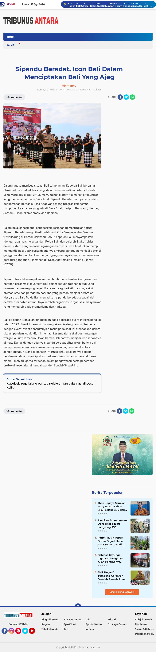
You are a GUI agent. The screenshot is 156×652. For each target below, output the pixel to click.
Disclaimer (141, 624)
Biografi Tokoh (49, 619)
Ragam (45, 624)
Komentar (16, 411)
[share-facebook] (120, 97)
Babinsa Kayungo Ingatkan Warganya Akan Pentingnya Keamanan (110, 558)
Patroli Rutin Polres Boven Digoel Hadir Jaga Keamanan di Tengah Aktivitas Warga (110, 541)
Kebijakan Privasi (145, 619)
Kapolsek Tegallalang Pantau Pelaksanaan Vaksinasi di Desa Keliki (50, 385)
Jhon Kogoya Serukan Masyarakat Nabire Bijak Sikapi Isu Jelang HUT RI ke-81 (112, 506)
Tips (66, 629)
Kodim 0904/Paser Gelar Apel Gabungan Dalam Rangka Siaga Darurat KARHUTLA (110, 4)
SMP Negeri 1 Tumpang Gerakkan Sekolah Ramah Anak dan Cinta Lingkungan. (112, 576)
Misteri (112, 619)
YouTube (34, 635)
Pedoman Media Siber (145, 633)
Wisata (90, 629)
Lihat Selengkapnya (121, 592)
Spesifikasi (70, 624)
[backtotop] (78, 606)
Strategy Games (117, 624)
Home (11, 4)
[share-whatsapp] (132, 97)
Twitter (27, 635)
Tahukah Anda (49, 629)
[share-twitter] (126, 97)
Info (88, 619)
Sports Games (94, 624)
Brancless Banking (74, 619)
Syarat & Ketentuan (145, 629)
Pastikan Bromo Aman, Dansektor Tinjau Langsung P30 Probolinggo (112, 524)
